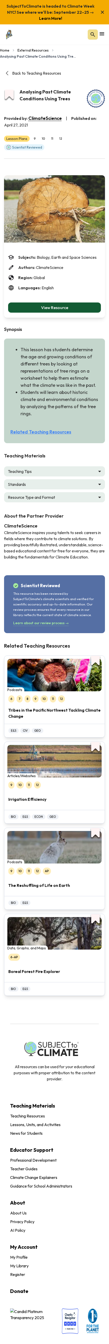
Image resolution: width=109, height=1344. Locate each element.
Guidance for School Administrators (41, 1186)
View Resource (54, 307)
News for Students (26, 1133)
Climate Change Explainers (33, 1177)
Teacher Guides (24, 1168)
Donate (19, 1291)
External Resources (33, 50)
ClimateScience (45, 118)
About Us (18, 1212)
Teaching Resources (27, 1115)
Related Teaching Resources (40, 432)
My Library (19, 1265)
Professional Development (33, 1160)
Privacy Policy (22, 1221)
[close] (102, 12)
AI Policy (17, 1230)
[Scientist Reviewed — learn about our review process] (96, 98)
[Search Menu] (93, 34)
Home (4, 50)
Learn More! (50, 18)
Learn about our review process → (41, 623)
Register (17, 1274)
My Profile (19, 1257)
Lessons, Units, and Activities (35, 1124)
